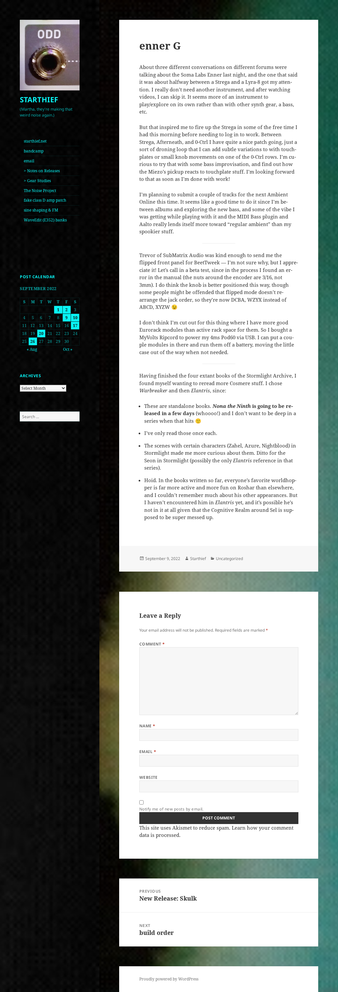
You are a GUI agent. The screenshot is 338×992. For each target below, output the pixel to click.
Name (147, 726)
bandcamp (34, 151)
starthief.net (35, 141)
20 (41, 333)
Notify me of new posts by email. (171, 809)
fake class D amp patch (45, 200)
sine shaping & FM (41, 210)
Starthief (198, 558)
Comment (152, 644)
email (29, 161)
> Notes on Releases (42, 171)
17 (75, 325)
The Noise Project (40, 190)
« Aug (32, 349)
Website (148, 777)
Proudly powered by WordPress (168, 979)
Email (147, 751)
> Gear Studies (37, 180)
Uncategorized (229, 558)
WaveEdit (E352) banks (45, 220)
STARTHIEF (39, 99)
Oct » (67, 349)
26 (32, 341)
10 (75, 317)
